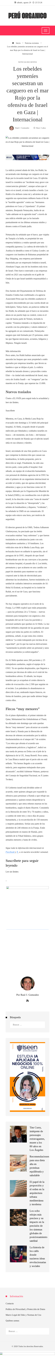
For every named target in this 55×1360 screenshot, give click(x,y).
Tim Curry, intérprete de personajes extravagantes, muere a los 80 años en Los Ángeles (37, 1138)
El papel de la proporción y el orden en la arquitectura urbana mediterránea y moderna (37, 1193)
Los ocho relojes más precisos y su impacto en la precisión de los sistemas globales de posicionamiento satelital (38, 1225)
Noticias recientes (27, 62)
